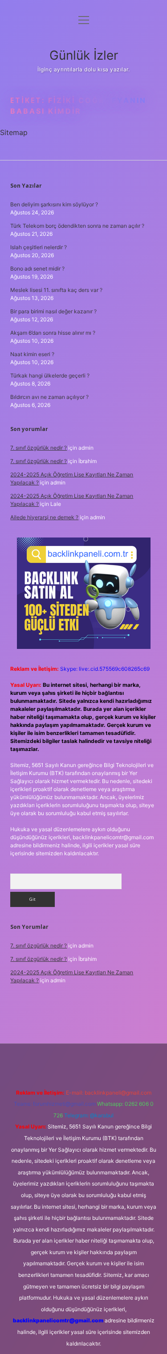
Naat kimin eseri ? (32, 354)
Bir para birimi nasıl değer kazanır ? (53, 311)
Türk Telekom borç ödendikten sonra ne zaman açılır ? (77, 225)
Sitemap (14, 132)
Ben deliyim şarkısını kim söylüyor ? (54, 204)
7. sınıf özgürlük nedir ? (38, 447)
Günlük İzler (83, 55)
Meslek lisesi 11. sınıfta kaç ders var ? (56, 290)
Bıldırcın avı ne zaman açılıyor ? (49, 397)
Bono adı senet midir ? (37, 268)
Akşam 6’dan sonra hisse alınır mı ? (52, 332)
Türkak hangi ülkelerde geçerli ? (50, 375)
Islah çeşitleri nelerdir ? (38, 247)
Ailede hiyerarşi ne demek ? (44, 517)
